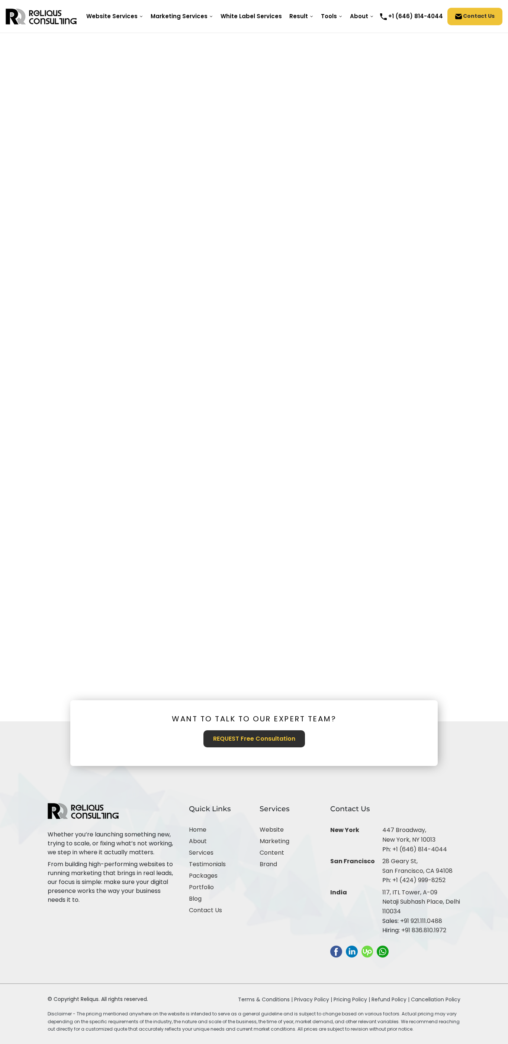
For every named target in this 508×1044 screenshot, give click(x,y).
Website (272, 829)
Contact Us (478, 16)
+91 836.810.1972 (423, 930)
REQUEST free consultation (254, 738)
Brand (268, 864)
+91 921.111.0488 (421, 921)
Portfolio (201, 887)
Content (272, 852)
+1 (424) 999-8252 (419, 880)
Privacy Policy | (314, 999)
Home (197, 829)
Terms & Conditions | (265, 999)
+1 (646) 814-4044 (419, 849)
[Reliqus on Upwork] (367, 951)
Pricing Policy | (352, 999)
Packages (203, 875)
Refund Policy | (391, 999)
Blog (195, 898)
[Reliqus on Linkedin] (352, 951)
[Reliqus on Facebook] (336, 951)
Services (201, 852)
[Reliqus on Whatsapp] (383, 951)
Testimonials (207, 864)
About (198, 841)
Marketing (274, 841)
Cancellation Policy (435, 999)
